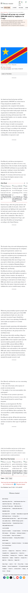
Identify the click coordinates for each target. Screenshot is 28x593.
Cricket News (21, 553)
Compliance (4, 568)
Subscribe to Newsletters (16, 543)
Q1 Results (13, 513)
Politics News (10, 560)
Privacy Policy (20, 564)
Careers (3, 571)
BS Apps (8, 571)
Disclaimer (4, 566)
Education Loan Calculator (7, 537)
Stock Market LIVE (6, 513)
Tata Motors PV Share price (7, 506)
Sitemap (24, 568)
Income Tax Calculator (6, 530)
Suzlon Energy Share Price (7, 501)
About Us (11, 564)
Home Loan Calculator (16, 535)
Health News (17, 557)
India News (4, 560)
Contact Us (10, 568)
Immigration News (14, 553)
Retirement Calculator (21, 533)
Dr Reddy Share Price (6, 508)
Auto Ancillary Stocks (6, 520)
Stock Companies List (6, 543)
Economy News (24, 557)
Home (2, 7)
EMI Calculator (5, 533)
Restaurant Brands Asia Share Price (9, 518)
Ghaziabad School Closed (17, 523)
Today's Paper (5, 564)
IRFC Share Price (16, 503)
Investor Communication (12, 566)
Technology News (13, 555)
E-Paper (14, 7)
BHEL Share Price (18, 506)
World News (7, 7)
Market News (18, 550)
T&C (15, 564)
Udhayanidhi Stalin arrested (7, 525)
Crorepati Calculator (17, 530)
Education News (5, 557)
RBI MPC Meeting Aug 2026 (17, 520)
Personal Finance (5, 555)
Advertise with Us (17, 568)
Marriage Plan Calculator (19, 537)
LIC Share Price (16, 516)
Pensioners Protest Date (6, 523)
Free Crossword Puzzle (6, 545)
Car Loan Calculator (6, 535)
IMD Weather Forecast (6, 516)
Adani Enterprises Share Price (19, 501)
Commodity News (5, 553)
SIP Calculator (12, 533)
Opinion (11, 557)
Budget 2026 (17, 560)
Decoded (21, 7)
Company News (11, 550)
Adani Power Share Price (7, 503)
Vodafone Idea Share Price (17, 508)
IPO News (24, 550)
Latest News (4, 550)
